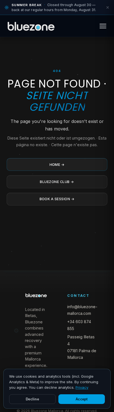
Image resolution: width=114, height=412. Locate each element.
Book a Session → (57, 199)
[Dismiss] (107, 7)
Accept (82, 399)
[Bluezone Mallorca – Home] (31, 26)
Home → (57, 165)
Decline (32, 399)
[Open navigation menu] (103, 26)
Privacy (82, 387)
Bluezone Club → (57, 182)
